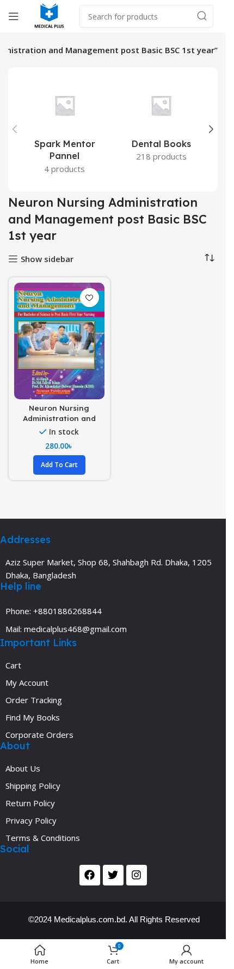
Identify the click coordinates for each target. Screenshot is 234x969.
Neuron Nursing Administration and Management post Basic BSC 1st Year (59, 423)
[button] (15, 129)
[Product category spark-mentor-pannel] (64, 129)
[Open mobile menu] (13, 16)
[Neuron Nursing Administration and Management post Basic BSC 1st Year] (59, 341)
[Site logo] (49, 15)
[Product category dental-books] (161, 123)
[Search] (201, 16)
